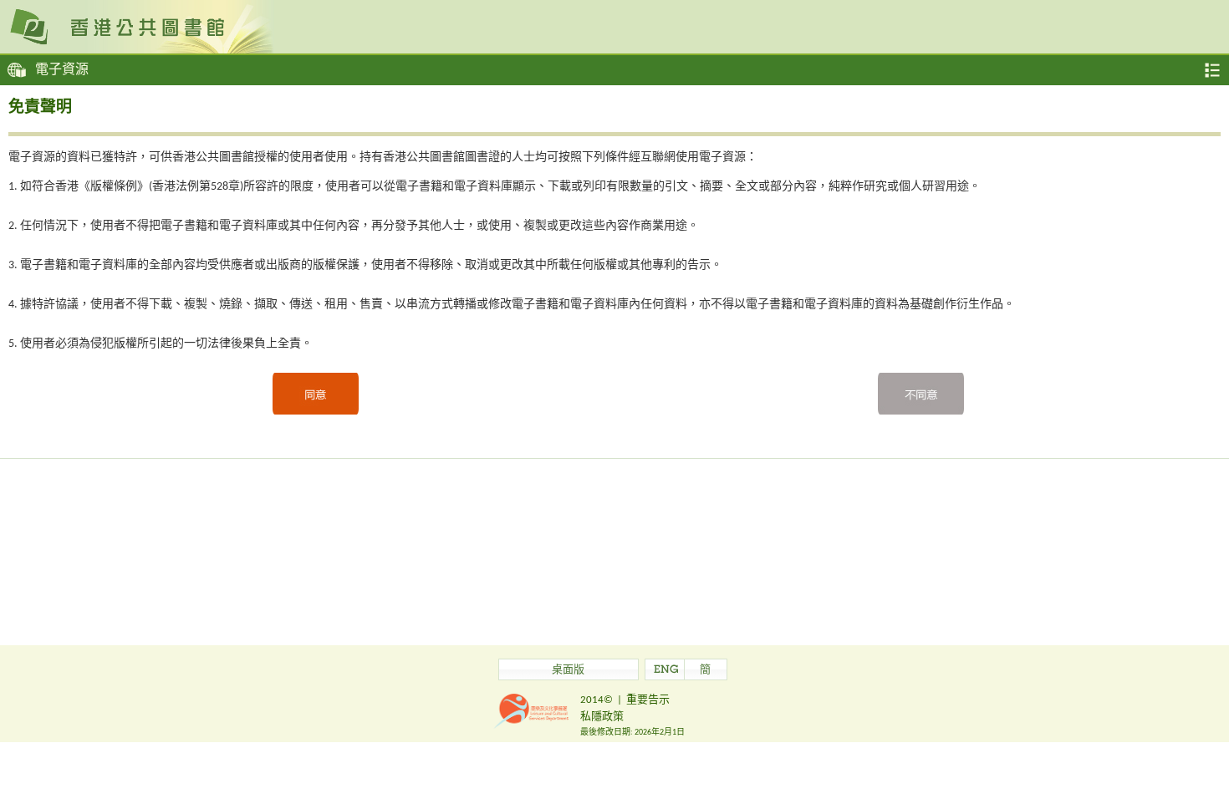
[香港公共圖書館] (614, 26)
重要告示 (648, 700)
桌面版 (568, 670)
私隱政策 (602, 716)
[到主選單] (1212, 70)
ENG (666, 670)
